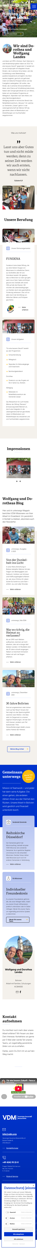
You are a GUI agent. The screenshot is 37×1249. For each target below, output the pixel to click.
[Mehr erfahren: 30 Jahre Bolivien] (18, 678)
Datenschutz (15, 1244)
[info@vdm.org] (4, 1130)
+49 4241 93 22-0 (10, 1162)
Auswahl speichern (18, 1229)
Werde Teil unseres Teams (15, 920)
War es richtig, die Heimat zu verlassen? (17, 632)
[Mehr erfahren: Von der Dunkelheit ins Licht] (18, 535)
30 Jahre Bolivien (17, 703)
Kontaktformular (12, 1148)
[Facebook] (20, 992)
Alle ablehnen (18, 1239)
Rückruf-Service (12, 1176)
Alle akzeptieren (18, 1234)
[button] (34, 6)
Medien (12, 1224)
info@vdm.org (9, 1134)
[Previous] (16, 481)
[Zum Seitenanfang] (31, 1116)
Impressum (22, 1244)
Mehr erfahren (25, 308)
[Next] (20, 481)
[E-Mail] (17, 992)
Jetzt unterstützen (11, 34)
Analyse (12, 1218)
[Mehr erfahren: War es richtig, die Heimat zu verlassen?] (18, 606)
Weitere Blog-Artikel (17, 749)
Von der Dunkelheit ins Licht (16, 561)
